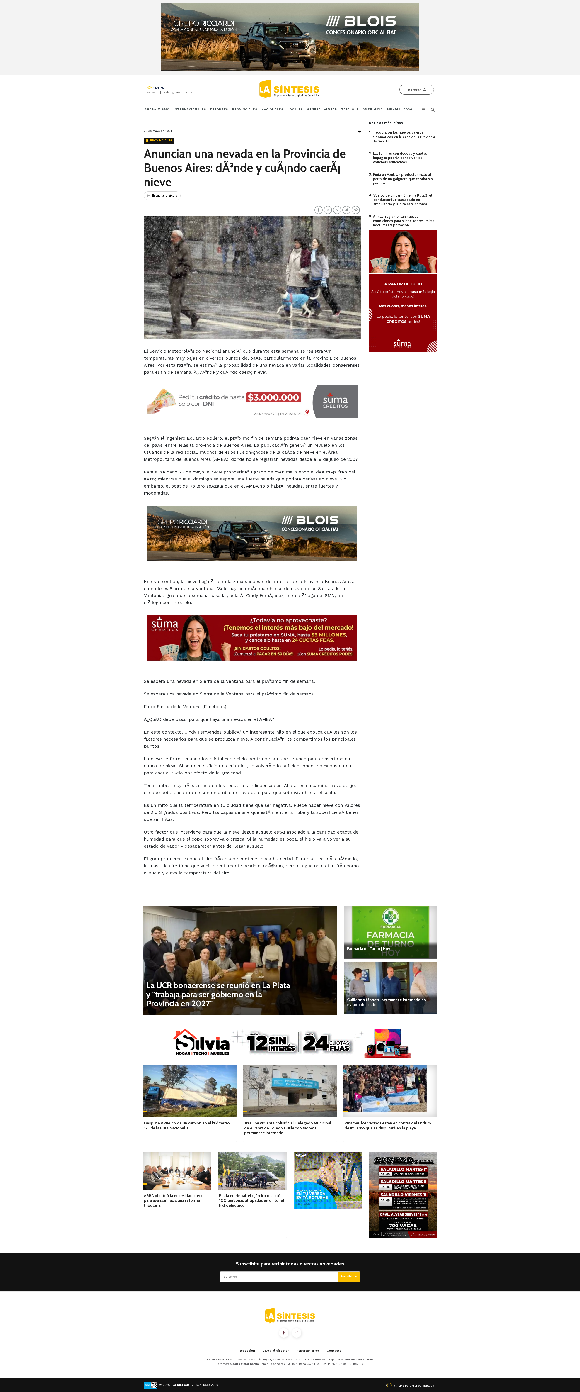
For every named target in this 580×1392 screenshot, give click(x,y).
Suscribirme (349, 1276)
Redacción (247, 1350)
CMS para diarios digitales (416, 1385)
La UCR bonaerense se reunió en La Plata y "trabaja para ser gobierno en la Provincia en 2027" (218, 994)
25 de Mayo (373, 109)
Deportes (219, 109)
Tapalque (350, 109)
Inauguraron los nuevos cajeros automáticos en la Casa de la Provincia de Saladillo (403, 136)
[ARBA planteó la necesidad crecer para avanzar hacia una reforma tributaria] (177, 1171)
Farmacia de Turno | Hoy (368, 948)
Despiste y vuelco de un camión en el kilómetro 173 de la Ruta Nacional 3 (187, 1126)
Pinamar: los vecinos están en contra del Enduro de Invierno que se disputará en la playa (388, 1126)
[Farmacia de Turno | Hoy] (390, 932)
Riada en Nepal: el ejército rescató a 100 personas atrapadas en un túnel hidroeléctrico (251, 1200)
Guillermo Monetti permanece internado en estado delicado (386, 1002)
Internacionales (190, 109)
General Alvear (322, 109)
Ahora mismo (157, 109)
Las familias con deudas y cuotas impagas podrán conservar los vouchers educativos (400, 157)
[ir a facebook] (283, 1333)
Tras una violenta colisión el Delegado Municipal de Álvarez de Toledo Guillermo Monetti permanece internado (287, 1128)
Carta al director (276, 1350)
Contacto (334, 1350)
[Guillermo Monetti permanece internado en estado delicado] (390, 988)
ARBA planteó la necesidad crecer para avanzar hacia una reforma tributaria (174, 1200)
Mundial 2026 (399, 109)
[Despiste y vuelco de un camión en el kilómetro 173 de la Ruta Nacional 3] (190, 1091)
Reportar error (307, 1350)
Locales (295, 109)
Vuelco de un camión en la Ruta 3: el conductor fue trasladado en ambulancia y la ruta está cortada (402, 199)
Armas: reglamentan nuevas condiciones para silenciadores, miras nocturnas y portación (403, 220)
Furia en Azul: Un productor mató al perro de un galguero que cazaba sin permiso (403, 178)
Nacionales (272, 109)
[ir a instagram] (296, 1333)
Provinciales (244, 109)
